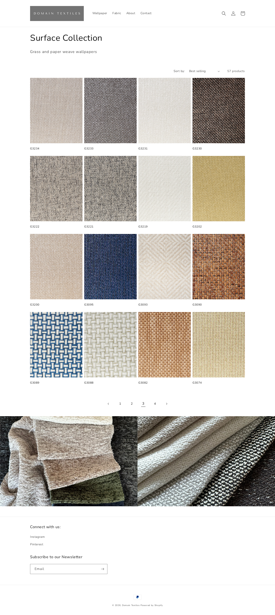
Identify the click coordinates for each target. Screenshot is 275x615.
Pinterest (36, 544)
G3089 (35, 383)
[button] (224, 13)
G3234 (35, 149)
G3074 (197, 383)
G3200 (35, 305)
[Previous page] (108, 403)
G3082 (143, 383)
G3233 (89, 149)
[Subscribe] (102, 569)
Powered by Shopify (152, 605)
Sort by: (179, 71)
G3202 (197, 227)
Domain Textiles (131, 605)
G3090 (197, 305)
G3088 (89, 383)
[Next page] (166, 403)
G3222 (35, 227)
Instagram (37, 537)
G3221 (89, 227)
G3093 (143, 305)
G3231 (143, 149)
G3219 (143, 227)
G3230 (197, 149)
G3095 (89, 305)
